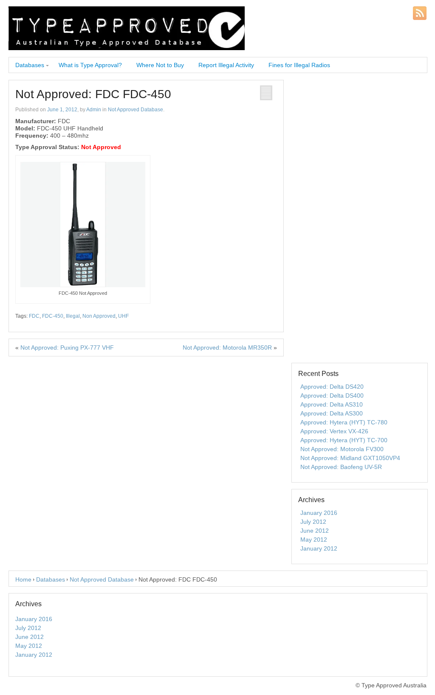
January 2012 (318, 548)
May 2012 (313, 539)
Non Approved (99, 316)
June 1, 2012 (62, 110)
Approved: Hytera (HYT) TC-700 (343, 440)
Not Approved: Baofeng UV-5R (341, 466)
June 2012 (314, 530)
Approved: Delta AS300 (331, 413)
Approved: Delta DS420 (332, 386)
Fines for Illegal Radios (299, 65)
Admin (93, 110)
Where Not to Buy (160, 65)
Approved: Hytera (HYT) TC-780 (343, 422)
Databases (29, 65)
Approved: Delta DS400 (332, 395)
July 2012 (313, 521)
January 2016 (318, 512)
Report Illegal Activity (226, 65)
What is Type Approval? (90, 65)
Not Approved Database (135, 110)
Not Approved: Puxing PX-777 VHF (67, 347)
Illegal (73, 316)
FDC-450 (52, 316)
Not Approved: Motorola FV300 (342, 449)
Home (23, 579)
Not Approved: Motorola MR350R (227, 347)
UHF (123, 316)
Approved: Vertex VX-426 (334, 431)
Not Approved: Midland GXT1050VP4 (350, 458)
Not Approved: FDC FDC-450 (93, 94)
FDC (34, 316)
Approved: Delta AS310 (331, 404)
